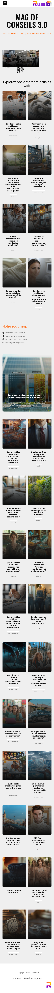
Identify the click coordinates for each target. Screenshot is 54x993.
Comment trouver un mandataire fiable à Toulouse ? (33, 58)
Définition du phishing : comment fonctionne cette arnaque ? (13, 679)
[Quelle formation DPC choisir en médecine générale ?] (14, 218)
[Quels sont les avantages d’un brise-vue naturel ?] (40, 490)
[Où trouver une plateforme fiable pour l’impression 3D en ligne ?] (40, 765)
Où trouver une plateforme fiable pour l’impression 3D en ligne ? (39, 788)
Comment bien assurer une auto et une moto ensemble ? (38, 128)
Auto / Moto (38, 138)
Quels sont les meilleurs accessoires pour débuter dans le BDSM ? (13, 566)
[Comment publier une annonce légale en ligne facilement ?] (40, 160)
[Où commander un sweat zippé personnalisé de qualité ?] (14, 272)
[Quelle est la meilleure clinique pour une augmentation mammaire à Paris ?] (40, 272)
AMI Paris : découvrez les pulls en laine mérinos (38, 841)
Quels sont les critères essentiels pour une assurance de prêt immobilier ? (13, 622)
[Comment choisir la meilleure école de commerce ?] (14, 713)
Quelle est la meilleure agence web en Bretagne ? (13, 787)
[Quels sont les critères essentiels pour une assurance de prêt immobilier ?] (14, 598)
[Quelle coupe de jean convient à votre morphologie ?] (40, 598)
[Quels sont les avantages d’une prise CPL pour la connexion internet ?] (14, 433)
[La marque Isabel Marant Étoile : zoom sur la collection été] (40, 872)
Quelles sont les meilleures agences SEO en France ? (13, 127)
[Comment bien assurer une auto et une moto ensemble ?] (40, 105)
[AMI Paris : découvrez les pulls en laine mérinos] (40, 820)
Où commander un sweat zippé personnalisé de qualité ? (13, 294)
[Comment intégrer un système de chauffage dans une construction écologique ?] (14, 160)
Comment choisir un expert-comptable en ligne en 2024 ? (39, 241)
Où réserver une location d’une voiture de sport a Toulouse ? (13, 841)
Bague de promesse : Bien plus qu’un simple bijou (39, 945)
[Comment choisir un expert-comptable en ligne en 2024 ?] (40, 218)
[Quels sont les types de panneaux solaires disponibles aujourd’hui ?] (27, 383)
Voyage (13, 522)
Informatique (13, 136)
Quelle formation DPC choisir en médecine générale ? (13, 241)
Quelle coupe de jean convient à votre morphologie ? (38, 620)
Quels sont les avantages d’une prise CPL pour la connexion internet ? (13, 457)
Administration (39, 192)
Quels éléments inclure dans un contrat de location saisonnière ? (13, 512)
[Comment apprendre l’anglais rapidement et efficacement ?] (40, 544)
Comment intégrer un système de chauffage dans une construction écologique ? (13, 184)
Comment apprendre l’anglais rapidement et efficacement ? (38, 566)
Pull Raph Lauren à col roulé (13, 891)
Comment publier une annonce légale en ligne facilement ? (38, 182)
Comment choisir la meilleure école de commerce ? (13, 733)
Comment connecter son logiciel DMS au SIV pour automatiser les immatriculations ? (8, 60)
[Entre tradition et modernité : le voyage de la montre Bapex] (14, 924)
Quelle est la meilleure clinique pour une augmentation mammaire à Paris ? (39, 297)
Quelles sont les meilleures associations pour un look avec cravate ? (38, 456)
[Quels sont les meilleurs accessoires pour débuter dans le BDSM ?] (14, 544)
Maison (13, 196)
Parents (13, 577)
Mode (13, 303)
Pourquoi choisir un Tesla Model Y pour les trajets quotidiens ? (38, 734)
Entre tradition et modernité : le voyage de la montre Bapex (13, 945)
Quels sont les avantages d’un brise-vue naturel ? (38, 511)
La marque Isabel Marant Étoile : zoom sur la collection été (39, 893)
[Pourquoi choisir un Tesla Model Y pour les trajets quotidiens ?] (40, 713)
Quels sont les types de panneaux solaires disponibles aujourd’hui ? (24, 396)
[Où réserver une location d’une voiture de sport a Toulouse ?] (14, 820)
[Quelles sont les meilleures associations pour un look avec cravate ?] (40, 433)
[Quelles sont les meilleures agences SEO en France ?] (14, 105)
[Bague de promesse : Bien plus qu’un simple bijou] (40, 924)
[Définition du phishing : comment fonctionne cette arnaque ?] (14, 657)
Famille (38, 577)
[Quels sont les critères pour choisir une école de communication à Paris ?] (40, 657)
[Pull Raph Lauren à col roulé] (14, 872)
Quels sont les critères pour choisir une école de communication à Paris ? (38, 680)
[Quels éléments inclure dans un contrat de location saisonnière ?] (14, 490)
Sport (38, 850)
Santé (13, 251)
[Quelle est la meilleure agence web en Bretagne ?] (14, 765)
